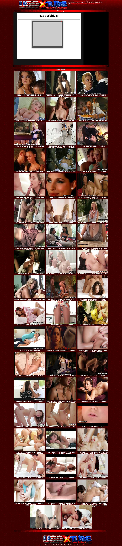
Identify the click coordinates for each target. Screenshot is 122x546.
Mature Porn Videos (82, 3)
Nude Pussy (76, 4)
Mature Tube (74, 3)
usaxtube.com (40, 545)
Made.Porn (90, 3)
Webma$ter (82, 545)
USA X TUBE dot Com (80, 1)
